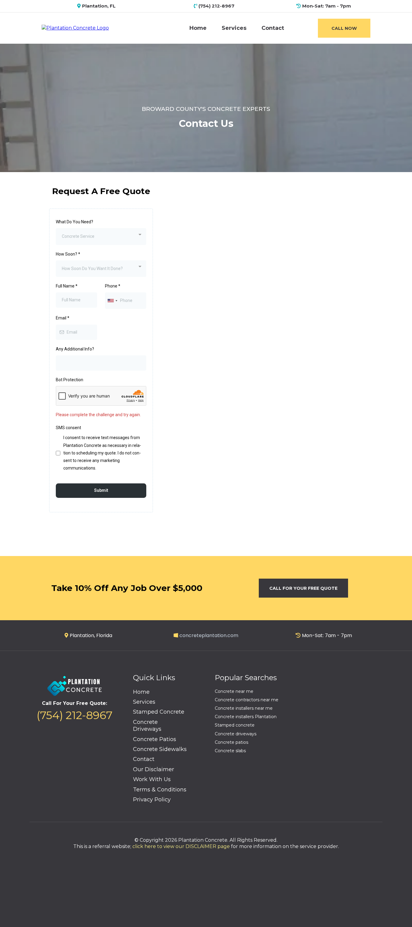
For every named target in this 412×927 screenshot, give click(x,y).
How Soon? (68, 254)
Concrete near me (234, 691)
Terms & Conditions (159, 789)
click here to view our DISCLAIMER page (181, 846)
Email (62, 318)
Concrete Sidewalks (160, 749)
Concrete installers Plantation (246, 716)
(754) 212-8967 (74, 715)
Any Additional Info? (75, 349)
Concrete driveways (235, 734)
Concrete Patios (154, 739)
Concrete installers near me (244, 708)
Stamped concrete (235, 725)
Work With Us (152, 779)
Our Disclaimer (153, 769)
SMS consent (68, 427)
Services (234, 28)
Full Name (67, 286)
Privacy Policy (152, 799)
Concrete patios (231, 742)
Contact (272, 28)
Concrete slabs (230, 750)
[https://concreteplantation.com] (75, 28)
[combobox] (101, 236)
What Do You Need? (74, 221)
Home (198, 28)
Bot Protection (69, 379)
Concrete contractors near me (246, 699)
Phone (112, 286)
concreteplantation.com (208, 635)
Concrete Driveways (147, 725)
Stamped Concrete (158, 712)
